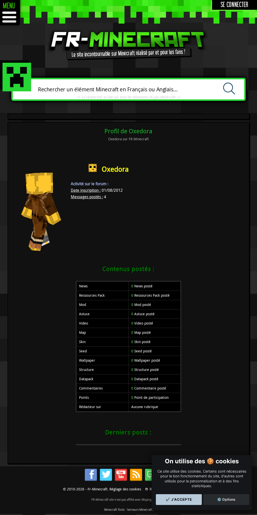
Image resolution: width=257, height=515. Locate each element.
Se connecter (234, 5)
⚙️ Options (226, 499)
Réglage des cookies (125, 489)
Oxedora (115, 169)
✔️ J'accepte (179, 499)
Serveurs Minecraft (139, 509)
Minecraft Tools (114, 509)
